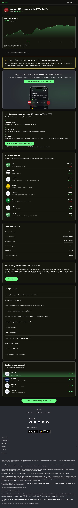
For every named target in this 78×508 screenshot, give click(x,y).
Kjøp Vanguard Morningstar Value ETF (39, 81)
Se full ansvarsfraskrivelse (18, 484)
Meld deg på (6, 45)
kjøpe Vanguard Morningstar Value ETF (40, 147)
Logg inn (69, 2)
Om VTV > (14, 52)
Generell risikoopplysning (7, 490)
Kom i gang (11, 279)
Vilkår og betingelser (9, 484)
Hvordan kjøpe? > (23, 52)
